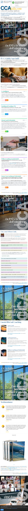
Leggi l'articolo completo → (6, 255)
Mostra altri (14, 435)
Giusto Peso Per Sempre (13, 163)
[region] (14, 451)
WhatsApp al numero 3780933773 (22, 193)
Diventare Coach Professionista (10, 467)
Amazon (11, 334)
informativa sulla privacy (14, 508)
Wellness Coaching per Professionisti (16, 350)
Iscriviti (7, 131)
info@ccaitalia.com (24, 192)
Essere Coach (11, 325)
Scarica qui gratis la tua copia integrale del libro (14, 333)
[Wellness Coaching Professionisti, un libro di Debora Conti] (14, 451)
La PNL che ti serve (12, 337)
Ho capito (2, 509)
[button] (2, 2)
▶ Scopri (3, 131)
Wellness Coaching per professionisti (15, 469)
